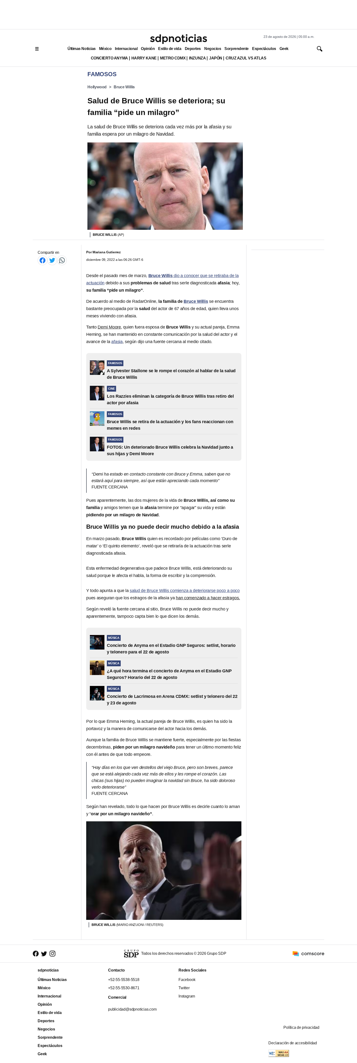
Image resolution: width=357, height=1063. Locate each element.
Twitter (184, 988)
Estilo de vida (169, 49)
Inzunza (197, 58)
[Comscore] (308, 953)
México (105, 49)
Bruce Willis (124, 87)
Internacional (126, 49)
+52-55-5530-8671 (123, 988)
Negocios (212, 49)
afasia (117, 341)
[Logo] (178, 39)
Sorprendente (236, 49)
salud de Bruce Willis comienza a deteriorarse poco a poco (185, 590)
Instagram (186, 996)
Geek (284, 49)
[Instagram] (52, 953)
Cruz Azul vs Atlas (246, 58)
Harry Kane (144, 58)
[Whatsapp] (62, 260)
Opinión (148, 49)
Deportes (193, 49)
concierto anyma (109, 58)
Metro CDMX (173, 58)
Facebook (186, 980)
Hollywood (97, 87)
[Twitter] (52, 260)
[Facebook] (42, 260)
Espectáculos (264, 49)
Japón (215, 58)
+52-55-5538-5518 (123, 980)
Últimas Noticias (82, 49)
